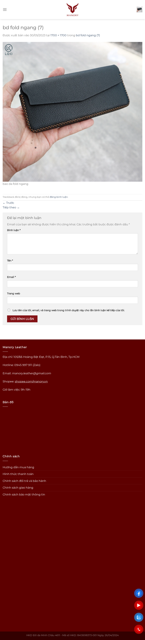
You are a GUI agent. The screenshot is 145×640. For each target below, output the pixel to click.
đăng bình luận (59, 197)
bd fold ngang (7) (88, 35)
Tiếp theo (11, 207)
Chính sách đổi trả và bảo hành (24, 481)
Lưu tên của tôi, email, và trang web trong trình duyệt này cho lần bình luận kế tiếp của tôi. (69, 310)
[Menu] (5, 9)
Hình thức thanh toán (18, 474)
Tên (10, 260)
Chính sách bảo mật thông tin (24, 494)
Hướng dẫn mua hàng (18, 467)
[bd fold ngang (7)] (72, 111)
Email (11, 277)
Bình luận (14, 230)
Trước (8, 202)
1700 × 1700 (58, 35)
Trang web (13, 293)
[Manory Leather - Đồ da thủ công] (73, 9)
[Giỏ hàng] (139, 9)
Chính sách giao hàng (18, 487)
